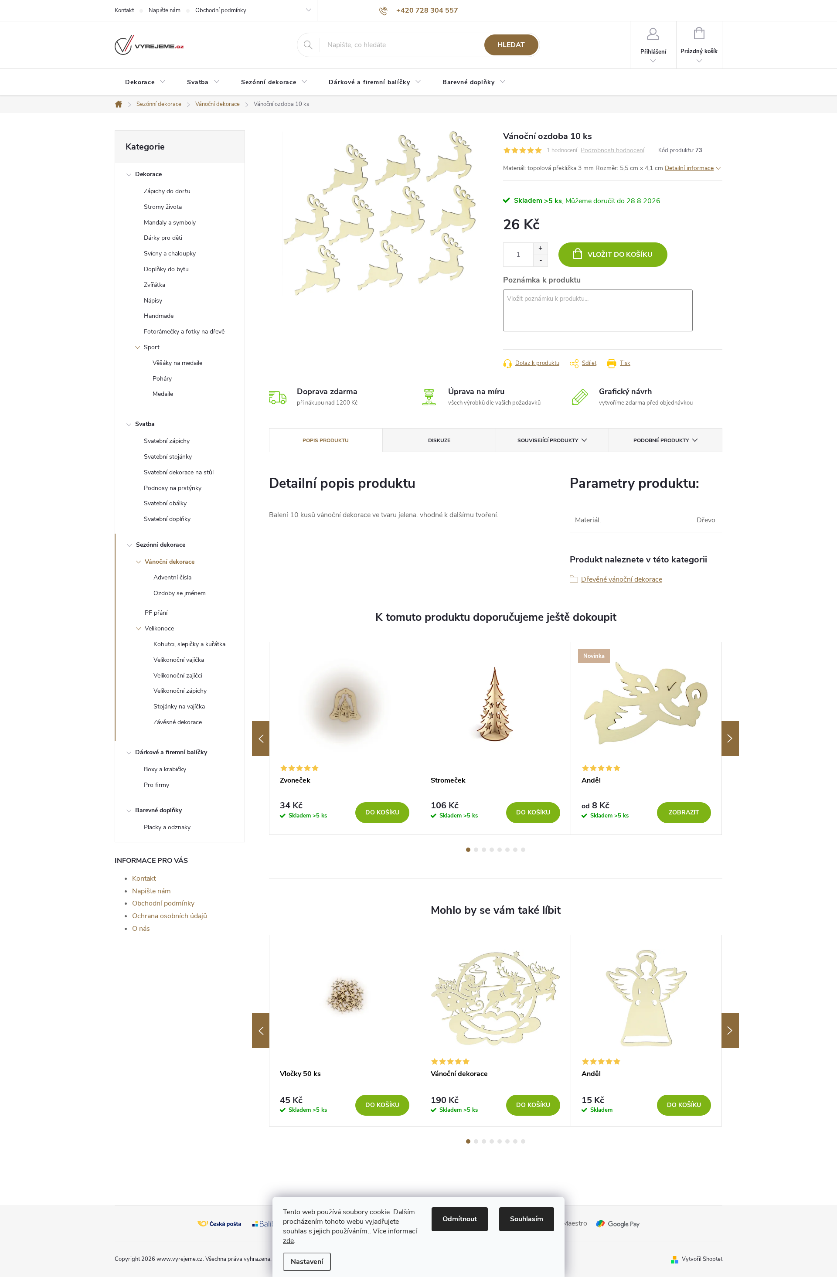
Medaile (163, 394)
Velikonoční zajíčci (177, 675)
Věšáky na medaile (177, 363)
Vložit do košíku (620, 254)
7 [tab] (515, 850)
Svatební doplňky (167, 519)
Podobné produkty (661, 440)
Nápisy (153, 300)
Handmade (159, 316)
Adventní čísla (172, 577)
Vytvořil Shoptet (702, 1259)
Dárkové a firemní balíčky (171, 752)
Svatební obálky (165, 503)
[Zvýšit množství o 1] (540, 249)
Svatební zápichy (167, 441)
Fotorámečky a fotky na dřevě (184, 331)
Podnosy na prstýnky (172, 488)
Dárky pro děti (163, 238)
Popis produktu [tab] (326, 440)
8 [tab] (523, 850)
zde (288, 1241)
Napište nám (164, 10)
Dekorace (148, 174)
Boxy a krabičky (165, 769)
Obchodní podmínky (220, 10)
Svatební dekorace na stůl (179, 472)
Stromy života (163, 207)
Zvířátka (154, 285)
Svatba (145, 424)
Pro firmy (156, 785)
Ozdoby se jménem (179, 593)
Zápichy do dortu (167, 191)
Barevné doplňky (158, 810)
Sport (152, 347)
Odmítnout (459, 1219)
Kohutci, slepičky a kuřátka (189, 644)
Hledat (511, 45)
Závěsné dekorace (177, 722)
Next (730, 738)
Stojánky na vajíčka (179, 706)
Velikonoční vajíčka (178, 660)
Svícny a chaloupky (170, 253)
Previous (260, 738)
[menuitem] (146, 82)
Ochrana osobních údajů (169, 916)
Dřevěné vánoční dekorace (621, 579)
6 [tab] (507, 850)
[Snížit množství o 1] (540, 260)
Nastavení (307, 1262)
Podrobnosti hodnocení (612, 150)
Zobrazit (684, 812)
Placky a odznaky (167, 827)
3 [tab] (484, 850)
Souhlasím (526, 1219)
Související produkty (547, 440)
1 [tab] (468, 850)
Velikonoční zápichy (180, 691)
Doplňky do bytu (166, 269)
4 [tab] (492, 850)
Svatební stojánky (168, 457)
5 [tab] (499, 850)
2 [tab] (476, 850)
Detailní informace (689, 168)
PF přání (156, 613)
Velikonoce (159, 628)
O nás (141, 928)
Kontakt (124, 10)
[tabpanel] (344, 738)
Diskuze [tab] (439, 440)
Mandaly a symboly (170, 222)
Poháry (162, 379)
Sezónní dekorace (160, 545)
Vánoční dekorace (169, 562)
